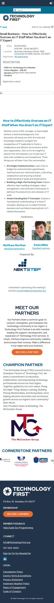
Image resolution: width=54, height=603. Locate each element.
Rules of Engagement (14, 587)
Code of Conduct (12, 591)
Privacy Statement (13, 579)
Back (5, 27)
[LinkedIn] (5, 559)
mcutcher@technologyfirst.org (31, 291)
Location (8, 51)
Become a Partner (27, 352)
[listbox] (43, 26)
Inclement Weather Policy (16, 583)
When (9, 46)
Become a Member (18, 514)
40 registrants (21, 56)
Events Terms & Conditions (17, 575)
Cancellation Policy (13, 572)
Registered (7, 56)
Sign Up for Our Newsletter (17, 553)
